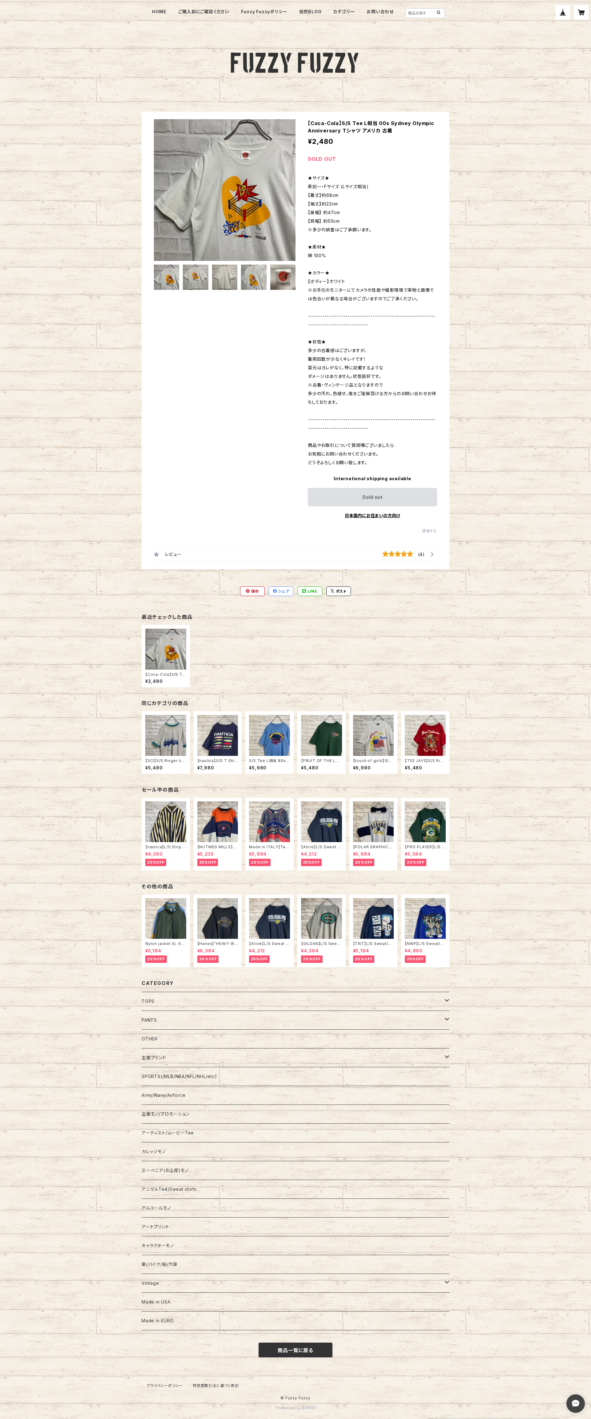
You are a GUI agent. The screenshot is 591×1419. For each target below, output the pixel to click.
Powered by (289, 1407)
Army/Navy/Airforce (163, 1095)
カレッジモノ (154, 1151)
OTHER (150, 1038)
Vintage (150, 1283)
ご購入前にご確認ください (203, 11)
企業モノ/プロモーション (166, 1114)
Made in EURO (158, 1320)
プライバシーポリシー (165, 1385)
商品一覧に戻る (295, 1350)
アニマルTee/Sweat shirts (169, 1189)
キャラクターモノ (158, 1245)
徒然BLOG (310, 11)
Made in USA (156, 1301)
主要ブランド (154, 1057)
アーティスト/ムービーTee (168, 1132)
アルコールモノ (156, 1207)
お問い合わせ (380, 11)
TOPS (148, 1001)
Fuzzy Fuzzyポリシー (264, 11)
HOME (159, 11)
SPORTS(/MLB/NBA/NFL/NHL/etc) (179, 1076)
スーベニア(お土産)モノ (165, 1170)
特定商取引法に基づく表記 (216, 1385)
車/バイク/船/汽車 (160, 1264)
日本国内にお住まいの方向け (372, 515)
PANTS (149, 1020)
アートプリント (155, 1226)
